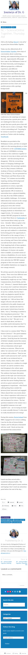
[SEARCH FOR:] (14, 605)
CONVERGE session (20, 149)
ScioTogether (17, 522)
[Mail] (20, 592)
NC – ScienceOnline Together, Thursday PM (21, 562)
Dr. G (14, 27)
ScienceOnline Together (9, 51)
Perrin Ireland (18, 417)
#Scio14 (15, 42)
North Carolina (20, 520)
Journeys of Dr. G (14, 12)
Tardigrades (21, 218)
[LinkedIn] (13, 592)
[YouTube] (10, 592)
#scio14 (5, 520)
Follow (7, 644)
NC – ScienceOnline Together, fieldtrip (6, 561)
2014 (11, 520)
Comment (22, 585)
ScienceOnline (6, 522)
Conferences (6, 517)
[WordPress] (15, 592)
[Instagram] (8, 592)
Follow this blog (9, 627)
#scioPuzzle (4, 137)
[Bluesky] (5, 592)
